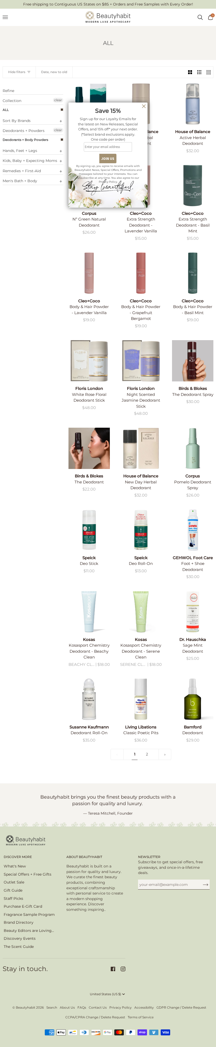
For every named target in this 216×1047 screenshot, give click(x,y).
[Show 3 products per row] (199, 72)
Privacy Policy (120, 1007)
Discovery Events (20, 938)
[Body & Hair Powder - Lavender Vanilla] (89, 273)
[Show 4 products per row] (208, 72)
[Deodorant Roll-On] (89, 699)
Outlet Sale (14, 882)
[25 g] (140, 273)
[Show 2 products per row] (190, 72)
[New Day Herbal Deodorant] (140, 448)
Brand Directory (18, 922)
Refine (8, 91)
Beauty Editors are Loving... (29, 930)
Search (51, 1007)
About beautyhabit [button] (84, 857)
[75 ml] (89, 360)
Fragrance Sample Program (29, 914)
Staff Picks (13, 898)
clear (58, 100)
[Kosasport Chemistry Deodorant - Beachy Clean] (89, 611)
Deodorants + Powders (24, 130)
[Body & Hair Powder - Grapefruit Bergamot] (140, 273)
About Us (67, 1007)
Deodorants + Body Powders (25, 140)
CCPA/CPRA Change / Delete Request (95, 1017)
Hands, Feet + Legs (20, 150)
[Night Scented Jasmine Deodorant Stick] (140, 360)
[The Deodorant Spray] (192, 360)
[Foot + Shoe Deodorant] (192, 529)
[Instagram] (123, 969)
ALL (6, 110)
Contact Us (98, 1007)
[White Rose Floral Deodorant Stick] (89, 360)
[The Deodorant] (89, 448)
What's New (15, 866)
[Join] (201, 884)
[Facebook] (113, 969)
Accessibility (144, 1007)
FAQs (81, 1007)
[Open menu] (8, 17)
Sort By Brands (17, 120)
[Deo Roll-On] (140, 529)
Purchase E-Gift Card (23, 906)
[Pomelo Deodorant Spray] (192, 448)
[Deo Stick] (89, 529)
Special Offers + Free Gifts (27, 874)
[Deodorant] (192, 699)
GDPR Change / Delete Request (181, 1007)
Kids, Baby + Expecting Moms (30, 160)
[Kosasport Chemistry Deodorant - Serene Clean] (140, 611)
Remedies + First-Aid (22, 170)
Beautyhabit (25, 1007)
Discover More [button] (18, 857)
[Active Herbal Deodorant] (192, 104)
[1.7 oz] (192, 611)
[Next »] (165, 754)
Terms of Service (141, 1017)
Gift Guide (13, 890)
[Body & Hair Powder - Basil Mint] (192, 273)
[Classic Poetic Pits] (140, 699)
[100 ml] (192, 699)
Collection (12, 100)
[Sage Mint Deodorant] (192, 611)
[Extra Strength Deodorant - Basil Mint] (192, 185)
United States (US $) (105, 994)
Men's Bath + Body (20, 180)
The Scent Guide (19, 946)
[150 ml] (192, 529)
